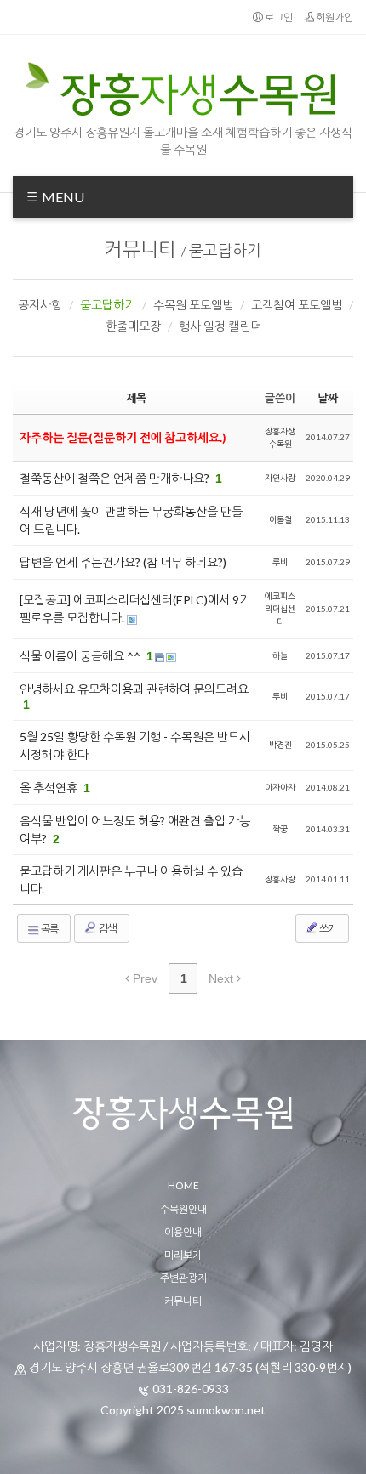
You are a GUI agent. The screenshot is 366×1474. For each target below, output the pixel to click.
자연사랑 (280, 478)
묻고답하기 (225, 250)
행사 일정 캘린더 (220, 326)
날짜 (327, 398)
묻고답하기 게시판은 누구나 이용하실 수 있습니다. (131, 880)
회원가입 (333, 17)
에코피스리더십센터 (280, 608)
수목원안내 (183, 1209)
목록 (49, 928)
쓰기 (327, 928)
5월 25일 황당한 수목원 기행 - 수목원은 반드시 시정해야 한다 (135, 745)
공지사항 (40, 305)
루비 (280, 562)
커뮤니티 (140, 248)
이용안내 (183, 1232)
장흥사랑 (280, 879)
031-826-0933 (190, 1388)
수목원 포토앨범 (193, 305)
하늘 (280, 655)
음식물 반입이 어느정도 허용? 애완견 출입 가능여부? (135, 830)
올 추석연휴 (50, 787)
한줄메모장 (133, 326)
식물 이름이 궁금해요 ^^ (81, 656)
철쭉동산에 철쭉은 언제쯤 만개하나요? (116, 478)
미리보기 (183, 1255)
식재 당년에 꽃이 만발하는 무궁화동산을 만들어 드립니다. (131, 520)
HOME (183, 1185)
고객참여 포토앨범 (296, 305)
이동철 (280, 519)
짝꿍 (280, 829)
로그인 (278, 17)
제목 (136, 398)
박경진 (280, 745)
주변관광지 (183, 1278)
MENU (61, 197)
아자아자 (280, 787)
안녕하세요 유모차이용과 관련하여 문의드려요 (134, 689)
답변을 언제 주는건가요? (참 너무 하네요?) (123, 562)
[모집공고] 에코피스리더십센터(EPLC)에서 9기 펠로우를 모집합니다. (135, 608)
